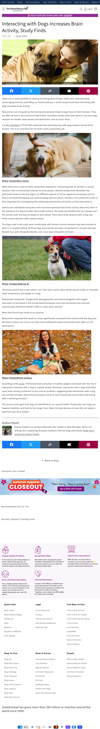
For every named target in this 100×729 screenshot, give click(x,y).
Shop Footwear (10, 676)
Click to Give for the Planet (78, 618)
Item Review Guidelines (46, 623)
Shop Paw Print (10, 667)
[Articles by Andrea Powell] (7, 430)
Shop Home (9, 680)
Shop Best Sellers (11, 663)
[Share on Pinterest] (88, 91)
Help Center (9, 610)
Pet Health (40, 676)
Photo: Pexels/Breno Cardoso (17, 377)
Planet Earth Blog (43, 688)
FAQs (6, 623)
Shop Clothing (10, 672)
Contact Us (9, 618)
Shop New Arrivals (12, 697)
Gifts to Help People (75, 659)
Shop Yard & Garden (12, 684)
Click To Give (8, 2)
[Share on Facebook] (11, 91)
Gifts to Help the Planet (77, 663)
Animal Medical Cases (76, 667)
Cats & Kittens (41, 663)
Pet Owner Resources (45, 672)
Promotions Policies (44, 618)
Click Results (9, 635)
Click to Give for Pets (76, 610)
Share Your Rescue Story (46, 693)
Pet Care (39, 680)
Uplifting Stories (43, 684)
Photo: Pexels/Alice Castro (15, 180)
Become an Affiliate (12, 631)
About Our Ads (42, 627)
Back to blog (52, 460)
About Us (8, 627)
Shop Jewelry (10, 688)
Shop (19, 2)
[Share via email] (69, 91)
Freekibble (71, 631)
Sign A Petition (73, 644)
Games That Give (74, 640)
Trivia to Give (72, 623)
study (21, 383)
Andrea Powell (22, 36)
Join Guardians (32, 2)
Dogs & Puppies (42, 667)
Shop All (7, 659)
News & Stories (81, 2)
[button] (3, 9)
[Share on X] (30, 91)
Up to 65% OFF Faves (71, 488)
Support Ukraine (74, 676)
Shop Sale (8, 693)
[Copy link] (50, 91)
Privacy (39, 614)
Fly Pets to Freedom (75, 672)
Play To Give (65, 2)
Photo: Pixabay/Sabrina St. (16, 283)
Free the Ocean (73, 635)
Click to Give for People (77, 614)
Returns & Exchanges (13, 614)
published (15, 125)
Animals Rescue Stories (45, 659)
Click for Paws (73, 627)
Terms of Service (43, 610)
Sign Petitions (50, 2)
